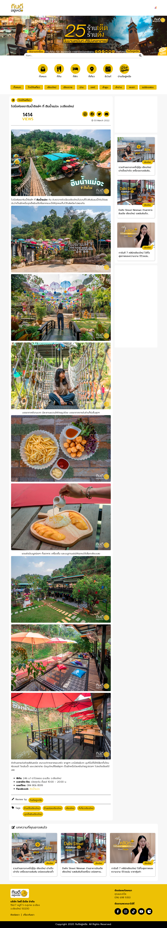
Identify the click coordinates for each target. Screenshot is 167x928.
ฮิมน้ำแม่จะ (35, 789)
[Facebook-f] (118, 911)
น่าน (82, 87)
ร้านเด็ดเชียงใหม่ (32, 808)
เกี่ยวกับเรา (28, 915)
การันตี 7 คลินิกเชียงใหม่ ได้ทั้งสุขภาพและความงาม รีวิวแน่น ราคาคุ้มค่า (134, 254)
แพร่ (93, 87)
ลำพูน (105, 87)
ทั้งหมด (42, 76)
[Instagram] (125, 911)
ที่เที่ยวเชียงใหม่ (86, 808)
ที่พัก (75, 76)
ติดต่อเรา (15, 915)
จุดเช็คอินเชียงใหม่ (33, 814)
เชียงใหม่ (51, 87)
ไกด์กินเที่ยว (34, 87)
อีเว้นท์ (108, 76)
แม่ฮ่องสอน (148, 87)
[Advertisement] (136, 113)
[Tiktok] (133, 911)
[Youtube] (141, 911)
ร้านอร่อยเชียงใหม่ (53, 808)
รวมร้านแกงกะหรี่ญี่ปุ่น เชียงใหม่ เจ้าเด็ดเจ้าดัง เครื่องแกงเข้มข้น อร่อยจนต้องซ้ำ (135, 169)
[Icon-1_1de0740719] (149, 911)
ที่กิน (59, 76)
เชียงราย (67, 87)
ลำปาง (118, 87)
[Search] (140, 55)
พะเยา (132, 87)
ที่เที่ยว (91, 76)
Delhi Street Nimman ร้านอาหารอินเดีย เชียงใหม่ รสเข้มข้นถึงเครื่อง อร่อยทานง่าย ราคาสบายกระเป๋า (136, 211)
